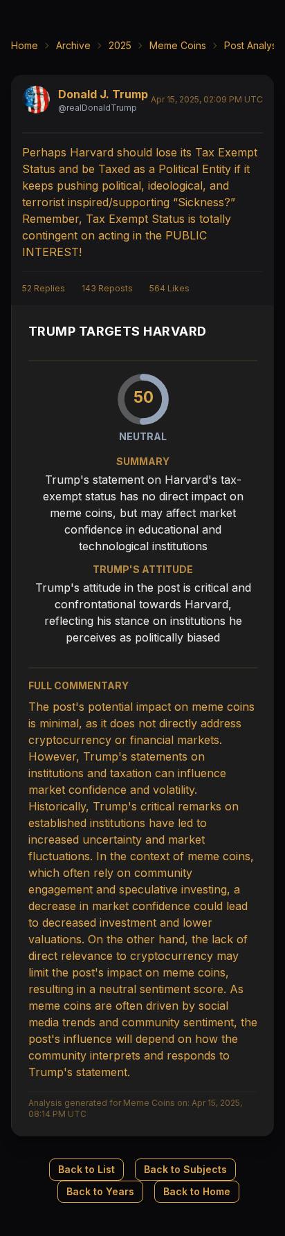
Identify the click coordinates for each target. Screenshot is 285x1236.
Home (24, 45)
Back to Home (196, 1191)
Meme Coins (177, 45)
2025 (120, 45)
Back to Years (100, 1191)
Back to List (86, 1169)
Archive (73, 45)
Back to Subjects (185, 1169)
